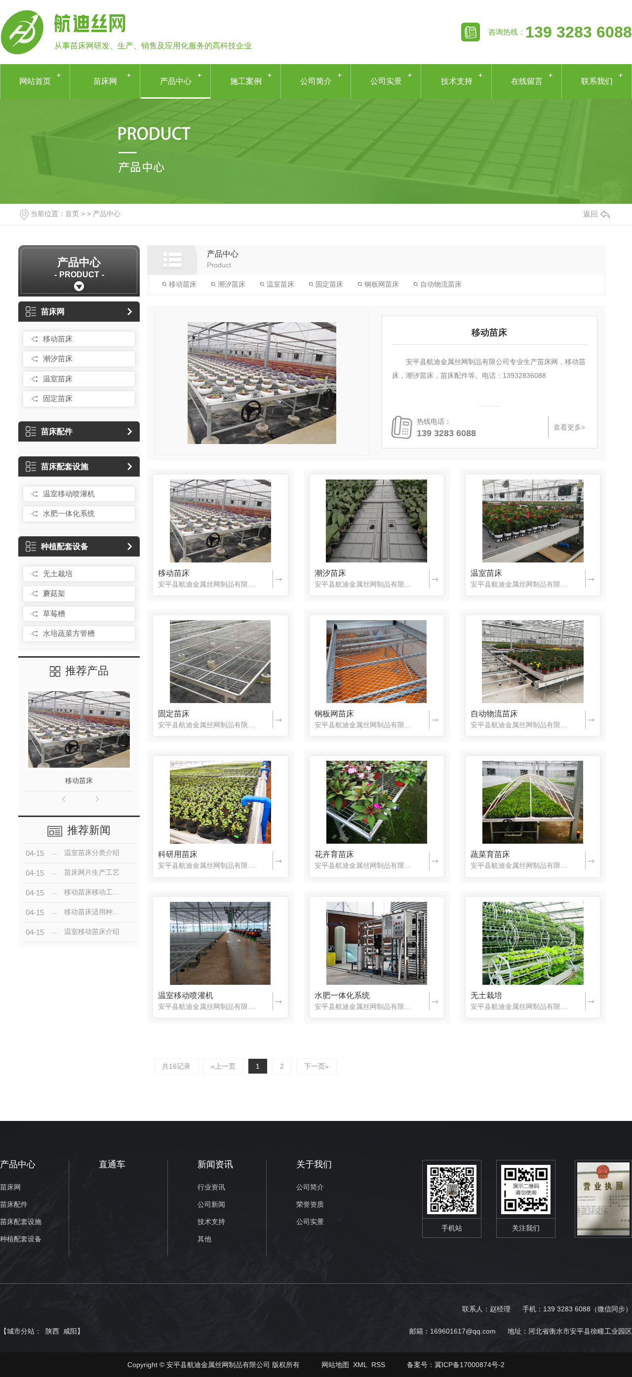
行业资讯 (211, 1187)
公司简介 (316, 81)
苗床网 (105, 81)
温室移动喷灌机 (69, 493)
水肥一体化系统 (69, 513)
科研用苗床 (178, 854)
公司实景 (386, 81)
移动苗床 (58, 339)
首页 (72, 214)
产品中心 (176, 81)
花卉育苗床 (334, 854)
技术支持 (457, 81)
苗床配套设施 (64, 466)
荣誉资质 (310, 1204)
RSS (378, 1365)
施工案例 (246, 81)
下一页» (316, 1066)
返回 (590, 214)
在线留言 (527, 81)
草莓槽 (54, 613)
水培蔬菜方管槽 (69, 633)
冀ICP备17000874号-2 (469, 1365)
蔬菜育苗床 (490, 854)
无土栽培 (58, 573)
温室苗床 (58, 378)
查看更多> (569, 427)
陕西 (52, 1331)
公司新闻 (211, 1204)
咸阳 (70, 1331)
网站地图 (335, 1365)
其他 (204, 1239)
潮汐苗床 (58, 358)
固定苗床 (58, 398)
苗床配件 (57, 431)
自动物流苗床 (440, 284)
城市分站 (21, 1331)
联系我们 (597, 81)
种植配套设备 (64, 546)
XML (360, 1365)
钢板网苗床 (380, 284)
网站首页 (35, 81)
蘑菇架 (54, 593)
